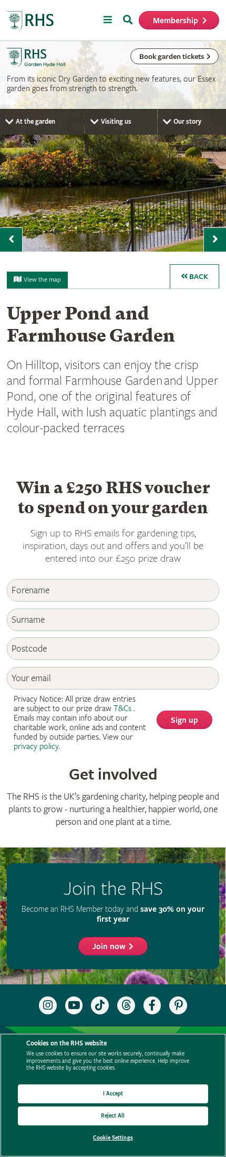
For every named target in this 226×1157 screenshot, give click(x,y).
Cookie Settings (113, 1137)
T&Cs (122, 709)
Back (198, 276)
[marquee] (113, 146)
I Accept (113, 1093)
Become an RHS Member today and (113, 914)
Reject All (113, 1115)
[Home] (30, 21)
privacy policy (36, 747)
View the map (42, 280)
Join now (109, 947)
